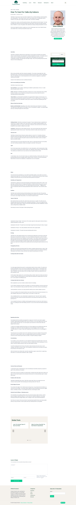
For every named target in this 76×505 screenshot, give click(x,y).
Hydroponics (32, 495)
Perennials (17, 9)
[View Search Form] (65, 3)
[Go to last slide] (13, 431)
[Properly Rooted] (16, 3)
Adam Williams (14, 14)
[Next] (45, 431)
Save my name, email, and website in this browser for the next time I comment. (42, 476)
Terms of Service (23, 502)
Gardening (32, 490)
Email (25, 477)
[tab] (27, 440)
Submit (58, 64)
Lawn (31, 492)
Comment (13, 464)
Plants (14, 9)
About (52, 2)
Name (12, 477)
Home (12, 9)
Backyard (32, 496)
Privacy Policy (29, 502)
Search (62, 54)
